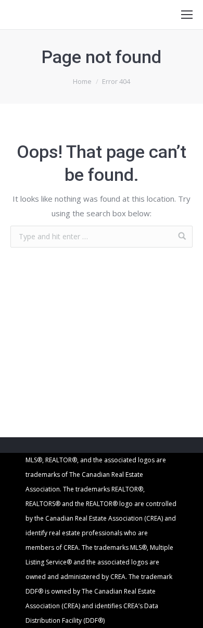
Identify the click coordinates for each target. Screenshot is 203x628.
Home (82, 81)
